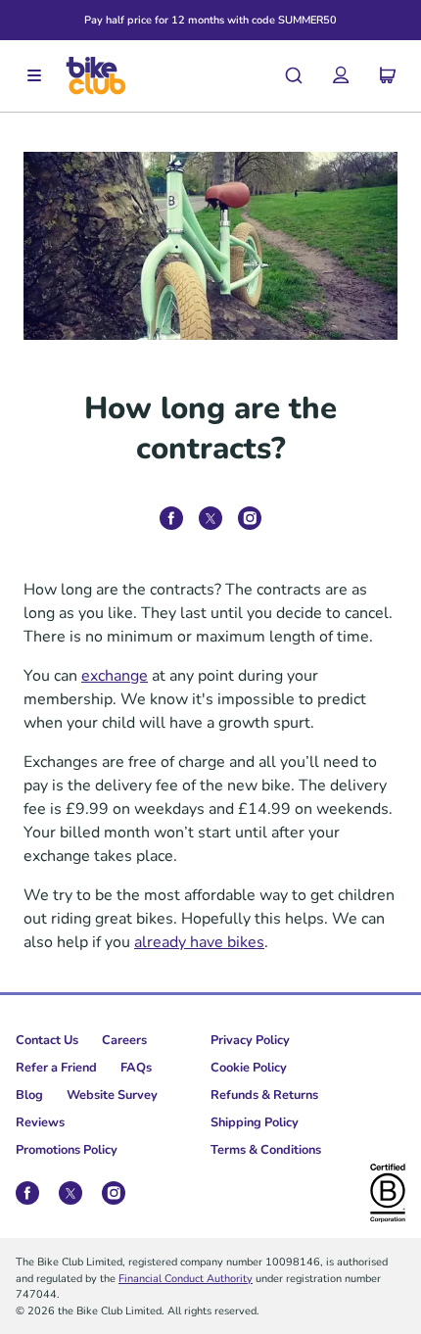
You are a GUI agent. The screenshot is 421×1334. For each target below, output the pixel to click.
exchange (114, 674)
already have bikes (199, 940)
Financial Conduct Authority (185, 1277)
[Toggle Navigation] (34, 76)
